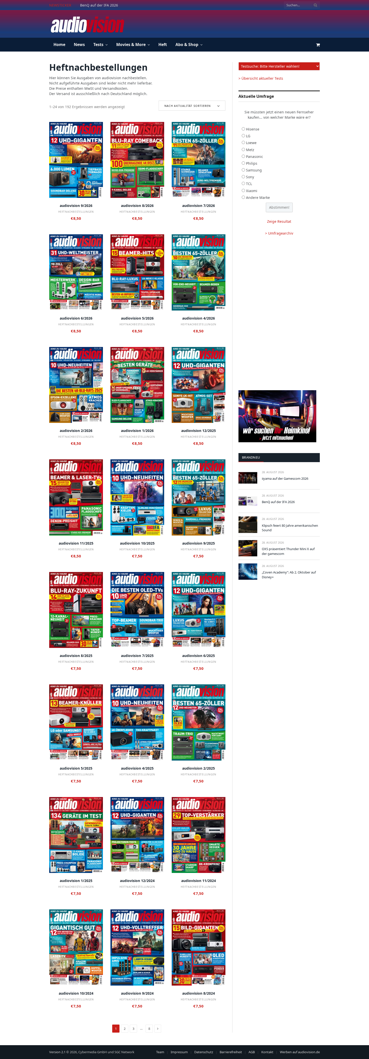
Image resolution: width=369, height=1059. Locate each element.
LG (248, 136)
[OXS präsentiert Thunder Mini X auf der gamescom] (247, 548)
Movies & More (131, 44)
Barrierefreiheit (231, 1052)
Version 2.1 (57, 1052)
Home (59, 44)
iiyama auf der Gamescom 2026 (285, 478)
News (79, 44)
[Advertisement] (228, 23)
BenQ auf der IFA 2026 (99, 5)
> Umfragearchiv (279, 233)
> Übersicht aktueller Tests (260, 78)
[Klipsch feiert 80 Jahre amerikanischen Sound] (247, 524)
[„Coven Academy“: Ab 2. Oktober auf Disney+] (247, 571)
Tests (98, 44)
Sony (250, 176)
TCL (249, 183)
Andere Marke (258, 197)
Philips (251, 163)
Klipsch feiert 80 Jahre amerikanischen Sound (290, 528)
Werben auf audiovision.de (300, 1052)
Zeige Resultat (279, 221)
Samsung (254, 170)
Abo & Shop (186, 44)
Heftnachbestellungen (76, 211)
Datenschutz (203, 1052)
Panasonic (254, 156)
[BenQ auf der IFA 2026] (247, 501)
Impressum (179, 1052)
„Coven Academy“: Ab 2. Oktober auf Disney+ (289, 574)
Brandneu (251, 457)
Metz (250, 149)
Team (160, 1052)
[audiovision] (87, 24)
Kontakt (267, 1052)
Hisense (252, 129)
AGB (252, 1052)
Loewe (251, 142)
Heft (162, 44)
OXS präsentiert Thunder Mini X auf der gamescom (288, 551)
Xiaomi (251, 190)
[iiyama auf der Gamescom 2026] (247, 478)
